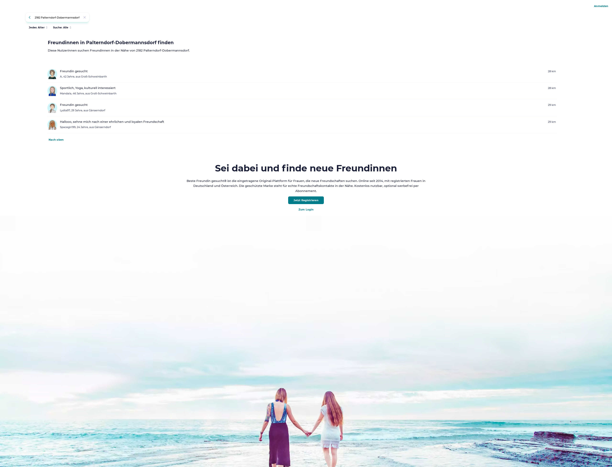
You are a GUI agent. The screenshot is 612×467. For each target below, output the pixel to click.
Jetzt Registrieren (306, 200)
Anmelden (601, 6)
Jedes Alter (37, 27)
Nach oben (56, 139)
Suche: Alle (60, 27)
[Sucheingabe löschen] (84, 17)
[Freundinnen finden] (30, 17)
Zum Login (306, 209)
